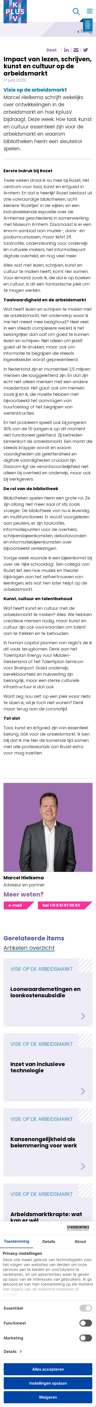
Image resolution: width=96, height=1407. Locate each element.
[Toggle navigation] (90, 11)
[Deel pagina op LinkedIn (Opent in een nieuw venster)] (66, 50)
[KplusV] (15, 13)
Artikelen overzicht (29, 948)
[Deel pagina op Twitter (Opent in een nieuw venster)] (85, 50)
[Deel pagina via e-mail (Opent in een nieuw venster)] (76, 50)
